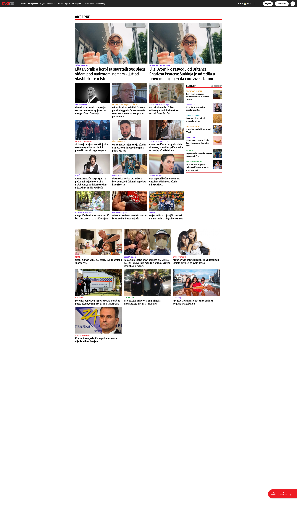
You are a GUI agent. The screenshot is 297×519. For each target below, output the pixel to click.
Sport (67, 3)
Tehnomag (100, 3)
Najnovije (274, 495)
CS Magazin (76, 3)
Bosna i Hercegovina (29, 3)
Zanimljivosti (89, 3)
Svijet (42, 3)
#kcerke (82, 17)
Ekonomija (51, 3)
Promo (60, 3)
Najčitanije (283, 495)
